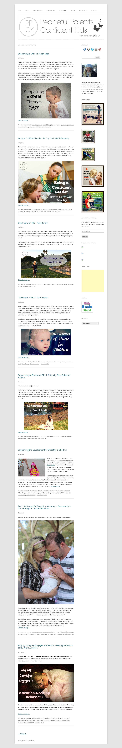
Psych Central (51, 465)
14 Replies (21, 454)
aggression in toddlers (24, 634)
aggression (63, 125)
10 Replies (21, 302)
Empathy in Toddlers (42, 493)
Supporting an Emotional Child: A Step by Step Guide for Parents (44, 376)
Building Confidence (37, 362)
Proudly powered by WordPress (26, 740)
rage (30, 127)
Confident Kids (51, 10)
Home (19, 10)
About (27, 10)
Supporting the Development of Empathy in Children (42, 449)
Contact (94, 10)
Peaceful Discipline (48, 125)
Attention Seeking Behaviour (39, 720)
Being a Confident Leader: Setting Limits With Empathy (43, 138)
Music (19, 364)
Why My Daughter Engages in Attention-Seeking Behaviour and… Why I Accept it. (45, 646)
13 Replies (21, 58)
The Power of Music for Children (33, 297)
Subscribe (85, 236)
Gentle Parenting (35, 634)
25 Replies (21, 382)
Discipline (25, 127)
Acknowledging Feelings (55, 284)
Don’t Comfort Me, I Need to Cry (33, 222)
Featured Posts (83, 10)
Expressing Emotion (37, 125)
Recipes (73, 10)
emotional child (22, 438)
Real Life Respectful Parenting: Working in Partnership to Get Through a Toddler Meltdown (44, 507)
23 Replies (21, 513)
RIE (25, 211)
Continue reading (24, 120)
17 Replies (21, 652)
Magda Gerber (52, 493)
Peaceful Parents (38, 10)
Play (55, 362)
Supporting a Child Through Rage (33, 53)
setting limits (29, 211)
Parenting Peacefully (37, 209)
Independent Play (68, 362)
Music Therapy (26, 364)
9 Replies (20, 227)
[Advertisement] (93, 281)
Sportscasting (22, 495)
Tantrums (35, 211)
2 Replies (20, 142)
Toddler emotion (36, 127)
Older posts (22, 734)
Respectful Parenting (68, 284)
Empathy (34, 493)
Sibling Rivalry (63, 10)
